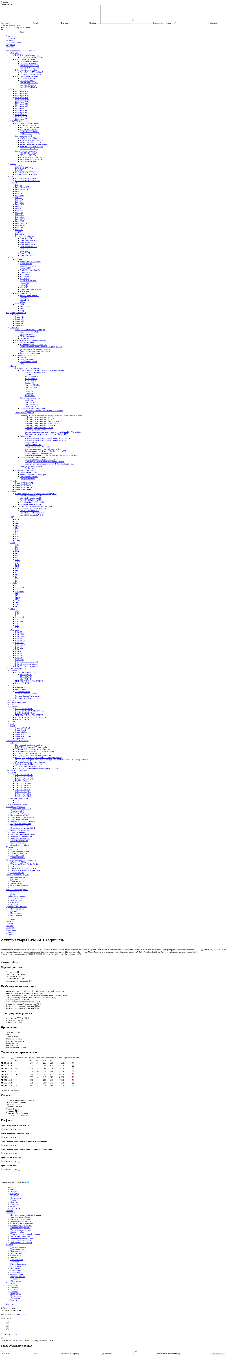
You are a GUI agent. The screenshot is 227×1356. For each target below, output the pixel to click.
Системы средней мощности (26, 698)
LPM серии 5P (21, 117)
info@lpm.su (21, 1314)
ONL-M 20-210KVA (28, 155)
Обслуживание (16, 915)
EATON (13, 183)
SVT (17, 596)
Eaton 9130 (19, 204)
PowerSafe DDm (31, 379)
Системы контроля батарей (31, 466)
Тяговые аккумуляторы (24, 413)
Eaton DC (19, 230)
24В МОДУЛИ (26, 675)
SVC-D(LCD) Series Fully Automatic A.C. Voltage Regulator (38, 758)
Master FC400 (25, 268)
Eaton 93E (19, 228)
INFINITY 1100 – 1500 (29, 149)
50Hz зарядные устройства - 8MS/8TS (40, 426)
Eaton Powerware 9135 (28, 240)
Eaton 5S (18, 193)
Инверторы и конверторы (16, 702)
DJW (17, 564)
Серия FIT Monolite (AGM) (30, 498)
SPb (16, 594)
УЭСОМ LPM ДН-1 (23, 792)
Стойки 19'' (15, 849)
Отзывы (13, 1206)
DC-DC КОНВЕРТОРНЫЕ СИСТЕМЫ (31, 717)
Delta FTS (19, 649)
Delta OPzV (19, 660)
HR (16, 536)
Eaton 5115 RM (26, 238)
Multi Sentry (24, 274)
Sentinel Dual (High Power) (30, 262)
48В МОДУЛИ (26, 677)
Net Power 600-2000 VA (29, 296)
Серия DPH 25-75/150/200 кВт (32, 72)
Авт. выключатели (17, 877)
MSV (17, 523)
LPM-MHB (14, 315)
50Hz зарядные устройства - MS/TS (39, 428)
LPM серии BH (21, 113)
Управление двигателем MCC (22, 817)
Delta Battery (15, 630)
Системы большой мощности (27, 696)
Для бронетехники (27, 479)
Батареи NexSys (31, 443)
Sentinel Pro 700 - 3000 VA (30, 270)
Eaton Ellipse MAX (27, 255)
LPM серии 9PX (21, 119)
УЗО (12, 888)
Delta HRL (19, 643)
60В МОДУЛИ (26, 679)
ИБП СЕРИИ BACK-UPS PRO (27, 181)
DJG (17, 549)
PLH (17, 566)
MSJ (17, 526)
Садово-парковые (17, 843)
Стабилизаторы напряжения (17, 741)
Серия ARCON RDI (23, 736)
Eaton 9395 (19, 221)
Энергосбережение (18, 1264)
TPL (17, 521)
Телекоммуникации (18, 1247)
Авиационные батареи (29, 477)
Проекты (14, 1202)
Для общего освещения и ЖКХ (22, 834)
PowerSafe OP (30, 402)
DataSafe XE (30, 383)
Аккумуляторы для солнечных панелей (36, 351)
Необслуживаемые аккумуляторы (38, 453)
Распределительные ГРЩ (20, 809)
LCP (17, 553)
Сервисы (9, 921)
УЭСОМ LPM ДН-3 (23, 796)
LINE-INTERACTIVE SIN (25, 172)
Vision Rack (24, 300)
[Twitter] (15, 1182)
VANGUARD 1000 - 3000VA (31, 140)
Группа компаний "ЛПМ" (11, 25)
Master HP (24, 287)
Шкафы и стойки (13, 847)
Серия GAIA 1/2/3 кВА (29, 83)
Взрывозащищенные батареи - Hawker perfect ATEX (45, 451)
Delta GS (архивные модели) (26, 666)
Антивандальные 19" (19, 853)
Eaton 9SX (19, 213)
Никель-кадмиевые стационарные (33, 474)
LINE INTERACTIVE (24, 294)
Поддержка (10, 45)
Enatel (12, 700)
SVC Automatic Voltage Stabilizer (28, 766)
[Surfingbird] (28, 1182)
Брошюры (10, 928)
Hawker (13, 366)
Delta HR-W (20, 641)
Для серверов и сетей (23, 136)
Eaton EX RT (25, 253)
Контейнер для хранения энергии (33, 345)
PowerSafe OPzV (31, 377)
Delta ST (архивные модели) (26, 662)
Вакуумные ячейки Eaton (20, 824)
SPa (16, 606)
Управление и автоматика (20, 819)
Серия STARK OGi (23, 485)
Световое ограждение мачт (16, 770)
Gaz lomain (29, 400)
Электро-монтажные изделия (17, 875)
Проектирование (17, 909)
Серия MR (19, 317)
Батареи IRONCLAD (33, 445)
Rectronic (14, 670)
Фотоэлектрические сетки (30, 353)
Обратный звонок (23, 27)
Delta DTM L (20, 636)
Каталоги (9, 926)
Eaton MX (24, 251)
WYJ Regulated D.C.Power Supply (28, 764)
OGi (16, 604)
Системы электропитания (16, 668)
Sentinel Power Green (28, 266)
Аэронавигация (16, 1260)
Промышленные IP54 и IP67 (21, 836)
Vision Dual (24, 298)
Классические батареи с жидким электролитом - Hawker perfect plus (52, 455)
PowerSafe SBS (31, 387)
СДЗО (17, 802)
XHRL (17, 540)
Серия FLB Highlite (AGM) (30, 500)
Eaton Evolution (26, 242)
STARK (13, 481)
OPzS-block (19, 587)
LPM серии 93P (21, 98)
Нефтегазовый (16, 1253)
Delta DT (18, 632)
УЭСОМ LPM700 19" (24, 775)
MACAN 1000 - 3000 (28, 138)
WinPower (14, 905)
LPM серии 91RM (22, 100)
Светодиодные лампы (19, 804)
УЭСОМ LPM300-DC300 (25, 779)
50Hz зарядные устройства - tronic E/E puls (42, 421)
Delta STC (19, 651)
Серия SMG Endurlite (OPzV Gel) (33, 509)
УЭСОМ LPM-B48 (22, 790)
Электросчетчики (17, 879)
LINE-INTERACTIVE (24, 168)
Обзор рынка (15, 1281)
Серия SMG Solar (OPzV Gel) (31, 515)
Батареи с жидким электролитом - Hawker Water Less (46, 440)
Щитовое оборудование (15, 807)
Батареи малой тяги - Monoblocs (37, 447)
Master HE (24, 285)
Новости (9, 1211)
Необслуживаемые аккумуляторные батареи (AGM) (36, 494)
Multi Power (24, 276)
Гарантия (9, 923)
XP (16, 579)
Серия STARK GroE (23, 489)
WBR (12, 609)
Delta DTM (19, 634)
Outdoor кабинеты (22, 692)
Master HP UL (25, 291)
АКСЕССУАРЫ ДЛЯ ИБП (26, 174)
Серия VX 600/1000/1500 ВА (31, 57)
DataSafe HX (30, 391)
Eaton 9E (18, 208)
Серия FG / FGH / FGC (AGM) (32, 502)
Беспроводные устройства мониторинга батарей (44, 462)
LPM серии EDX (22, 108)
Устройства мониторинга (16, 896)
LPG (17, 551)
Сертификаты (16, 1198)
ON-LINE (19, 170)
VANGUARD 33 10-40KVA (31, 159)
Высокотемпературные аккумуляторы (30, 340)
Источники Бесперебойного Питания (25, 1215)
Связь (22, 364)
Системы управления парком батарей (40, 460)
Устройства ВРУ (17, 811)
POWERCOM (16, 121)
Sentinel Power (25, 272)
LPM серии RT (21, 110)
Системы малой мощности (26, 694)
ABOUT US (15, 1209)
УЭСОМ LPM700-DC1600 (25, 777)
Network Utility (16, 900)
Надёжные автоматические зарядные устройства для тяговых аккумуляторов (51, 415)
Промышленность (17, 1251)
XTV (17, 530)
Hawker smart (30, 468)
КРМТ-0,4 (14, 866)
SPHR (17, 598)
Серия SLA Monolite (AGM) (31, 496)
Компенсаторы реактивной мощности (21, 860)
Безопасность (15, 1266)
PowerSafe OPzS (31, 404)
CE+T (12, 726)
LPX (17, 558)
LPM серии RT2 (21, 104)
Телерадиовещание (18, 1249)
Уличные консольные (19, 841)
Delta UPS (14, 53)
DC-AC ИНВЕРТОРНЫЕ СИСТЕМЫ (30, 711)
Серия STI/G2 (20, 730)
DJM (17, 568)
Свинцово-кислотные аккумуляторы (30, 330)
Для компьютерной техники (26, 123)
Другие (23, 357)
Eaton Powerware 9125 (28, 245)
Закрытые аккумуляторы (30, 398)
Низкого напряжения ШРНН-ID (23, 822)
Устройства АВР (17, 813)
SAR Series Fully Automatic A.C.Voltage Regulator (34, 751)
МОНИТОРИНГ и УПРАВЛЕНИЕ (29, 681)
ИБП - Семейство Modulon (26, 70)
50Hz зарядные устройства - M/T (38, 430)
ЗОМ (17, 800)
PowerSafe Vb (30, 406)
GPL (17, 534)
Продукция (10, 38)
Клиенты (14, 1204)
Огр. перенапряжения (19, 885)
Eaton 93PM (20, 219)
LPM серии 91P (21, 96)
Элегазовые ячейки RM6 (20, 826)
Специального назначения (25, 470)
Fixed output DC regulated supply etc (29, 745)
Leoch (12, 543)
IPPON (13, 164)
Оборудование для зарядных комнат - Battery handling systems (49, 464)
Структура (14, 1194)
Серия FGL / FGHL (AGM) (30, 504)
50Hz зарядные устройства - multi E (39, 417)
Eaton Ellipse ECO (22, 187)
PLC (17, 570)
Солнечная (14, 892)
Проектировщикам (13, 43)
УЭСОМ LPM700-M (23, 783)
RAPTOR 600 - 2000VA (29, 132)
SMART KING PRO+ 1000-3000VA (34, 144)
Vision (22, 302)
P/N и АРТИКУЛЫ (23, 683)
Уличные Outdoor (17, 856)
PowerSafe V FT (31, 381)
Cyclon (27, 389)
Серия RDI (19, 734)
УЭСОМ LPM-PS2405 (24, 787)
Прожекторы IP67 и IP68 (20, 839)
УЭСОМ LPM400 (22, 781)
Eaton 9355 (19, 217)
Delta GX (18, 653)
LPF (16, 547)
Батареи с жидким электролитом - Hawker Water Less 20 (47, 438)
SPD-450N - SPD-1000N (29, 127)
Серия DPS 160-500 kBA (30, 61)
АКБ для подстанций (28, 336)
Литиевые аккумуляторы (25, 355)
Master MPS (24, 283)
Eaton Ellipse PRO (22, 189)
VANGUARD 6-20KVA (29, 162)
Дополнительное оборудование (32, 408)
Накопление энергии (28, 362)
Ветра (12, 894)
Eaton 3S (18, 185)
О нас (12, 1189)
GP (16, 532)
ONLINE (18, 259)
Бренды (13, 1200)
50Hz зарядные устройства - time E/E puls (41, 423)
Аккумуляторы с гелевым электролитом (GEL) (34, 506)
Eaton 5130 (19, 196)
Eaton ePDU (20, 225)
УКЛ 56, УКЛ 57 (17, 873)
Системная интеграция (24, 342)
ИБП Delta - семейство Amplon (27, 76)
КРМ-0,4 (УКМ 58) (18, 862)
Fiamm (13, 492)
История (13, 1192)
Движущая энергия (27, 334)
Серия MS (19, 319)
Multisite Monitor (16, 898)
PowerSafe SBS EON (33, 385)
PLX (17, 575)
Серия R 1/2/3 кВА (27, 81)
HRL (17, 538)
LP (16, 581)
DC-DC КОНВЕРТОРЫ (25, 713)
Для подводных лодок (29, 472)
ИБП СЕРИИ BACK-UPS (25, 179)
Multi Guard (24, 279)
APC (12, 176)
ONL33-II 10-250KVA (28, 153)
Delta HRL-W (20, 645)
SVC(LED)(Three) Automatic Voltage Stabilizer (33, 756)
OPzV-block (19, 592)
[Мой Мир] (20, 1182)
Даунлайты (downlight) (19, 845)
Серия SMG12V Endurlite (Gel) (32, 513)
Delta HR (18, 638)
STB (17, 600)
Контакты (10, 47)
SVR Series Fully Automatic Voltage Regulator (32, 749)
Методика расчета (17, 1277)
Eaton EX (19, 206)
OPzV (17, 562)
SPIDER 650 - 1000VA (29, 130)
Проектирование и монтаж (16, 907)
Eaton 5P (18, 198)
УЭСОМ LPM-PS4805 (24, 785)
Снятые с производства (24, 236)
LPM (12, 89)
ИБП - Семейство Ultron (25, 59)
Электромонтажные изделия (21, 1236)
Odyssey (28, 374)
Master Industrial (26, 264)
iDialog (22, 308)
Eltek (12, 685)
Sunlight (13, 583)
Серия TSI (19, 738)
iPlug (22, 311)
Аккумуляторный (17, 858)
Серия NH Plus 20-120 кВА (31, 74)
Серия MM (19, 321)
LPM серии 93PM (22, 102)
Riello (12, 257)
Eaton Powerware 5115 (28, 247)
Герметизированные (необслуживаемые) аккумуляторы (42, 370)
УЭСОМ (13, 773)
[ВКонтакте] (13, 1182)
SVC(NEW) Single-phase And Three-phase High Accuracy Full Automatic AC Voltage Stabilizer (51, 760)
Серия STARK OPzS (23, 487)
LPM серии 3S (21, 115)
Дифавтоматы (16, 883)
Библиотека (15, 1272)
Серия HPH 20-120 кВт (29, 66)
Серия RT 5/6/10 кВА (28, 87)
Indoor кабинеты (21, 690)
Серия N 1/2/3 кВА (27, 78)
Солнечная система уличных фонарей (35, 349)
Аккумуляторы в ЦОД (29, 332)
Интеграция (15, 1268)
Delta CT (18, 658)
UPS (17, 519)
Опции (18, 232)
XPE (17, 545)
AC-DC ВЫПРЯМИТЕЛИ (25, 672)
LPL (17, 555)
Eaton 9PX (19, 210)
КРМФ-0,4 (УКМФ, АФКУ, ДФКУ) (24, 864)
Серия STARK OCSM (24, 483)
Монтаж (13, 911)
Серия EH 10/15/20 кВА (29, 68)
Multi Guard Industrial (28, 281)
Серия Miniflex (21, 732)
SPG (17, 602)
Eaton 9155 (19, 215)
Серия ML (19, 323)
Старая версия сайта (9, 1334)
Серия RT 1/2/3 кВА (28, 85)
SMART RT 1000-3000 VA (30, 142)
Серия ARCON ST (22, 728)
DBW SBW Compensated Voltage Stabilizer (31, 747)
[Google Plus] (25, 1182)
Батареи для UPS (26, 338)
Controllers (14, 902)
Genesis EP (29, 394)
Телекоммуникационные (20, 851)
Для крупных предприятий (26, 151)
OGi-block (19, 621)
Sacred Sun (14, 328)
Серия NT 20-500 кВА (29, 64)
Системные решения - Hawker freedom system (43, 449)
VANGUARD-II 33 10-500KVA (32, 157)
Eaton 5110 (24, 249)
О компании (11, 36)
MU (16, 528)
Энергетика (15, 1258)
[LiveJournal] (23, 1182)
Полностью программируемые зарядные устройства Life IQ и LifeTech (53, 432)
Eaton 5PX (19, 200)
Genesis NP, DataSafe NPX (35, 372)
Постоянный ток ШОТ (19, 815)
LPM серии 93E (21, 106)
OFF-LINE (19, 166)
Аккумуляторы (26, 436)
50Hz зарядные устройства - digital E (39, 419)
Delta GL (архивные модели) (26, 664)
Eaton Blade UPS (21, 223)
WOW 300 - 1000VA (28, 125)
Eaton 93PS (19, 234)
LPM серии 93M (21, 93)
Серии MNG (20, 325)
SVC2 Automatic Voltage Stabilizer (28, 753)
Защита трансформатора (20, 830)
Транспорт (14, 1262)
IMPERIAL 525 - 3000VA (30, 134)
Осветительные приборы (16, 832)
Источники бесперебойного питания (20, 51)
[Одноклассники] (18, 1182)
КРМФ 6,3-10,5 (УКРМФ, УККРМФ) (25, 871)
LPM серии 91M (21, 91)
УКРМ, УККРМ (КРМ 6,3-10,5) (23, 868)
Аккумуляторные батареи (16, 313)
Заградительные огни (19, 798)
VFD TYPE (19, 304)
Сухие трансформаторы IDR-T (22, 828)
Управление (10, 932)
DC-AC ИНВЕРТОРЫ (24, 709)
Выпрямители (20, 687)
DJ (16, 572)
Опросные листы (17, 1275)
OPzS (17, 560)
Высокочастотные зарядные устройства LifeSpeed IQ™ (47, 434)
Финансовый (15, 1255)
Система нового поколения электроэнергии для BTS (41, 347)
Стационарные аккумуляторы (27, 368)
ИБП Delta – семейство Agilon (27, 55)
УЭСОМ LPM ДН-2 (23, 794)
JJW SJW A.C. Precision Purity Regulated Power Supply (36, 768)
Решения (9, 40)
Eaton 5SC (19, 202)
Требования (15, 1279)
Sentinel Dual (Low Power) (30, 289)
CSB (12, 517)
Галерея (9, 934)
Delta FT (18, 647)
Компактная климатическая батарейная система (44, 411)
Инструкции (11, 930)
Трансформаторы (17, 881)
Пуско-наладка (16, 913)
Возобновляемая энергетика (17, 890)
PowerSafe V (30, 396)
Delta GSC (19, 655)
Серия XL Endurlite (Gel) (29, 511)
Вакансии (14, 1196)
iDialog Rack (25, 306)
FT (16, 577)
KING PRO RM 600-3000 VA (31, 147)
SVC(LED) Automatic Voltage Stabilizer (30, 762)
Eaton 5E (18, 191)
